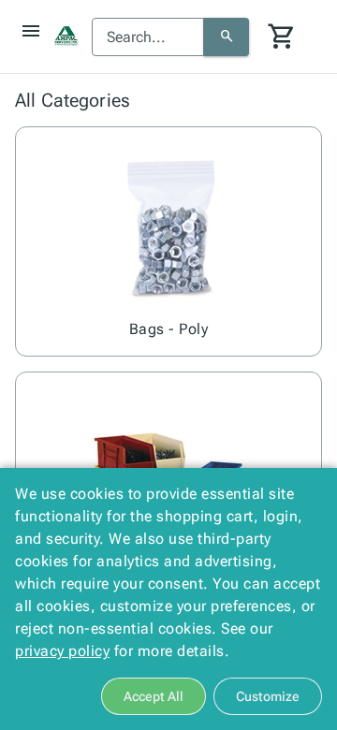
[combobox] (148, 37)
